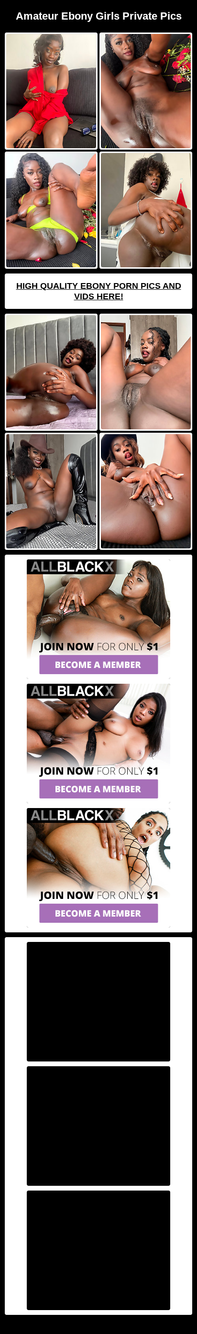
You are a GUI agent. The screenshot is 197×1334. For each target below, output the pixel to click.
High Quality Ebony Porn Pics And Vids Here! (98, 291)
